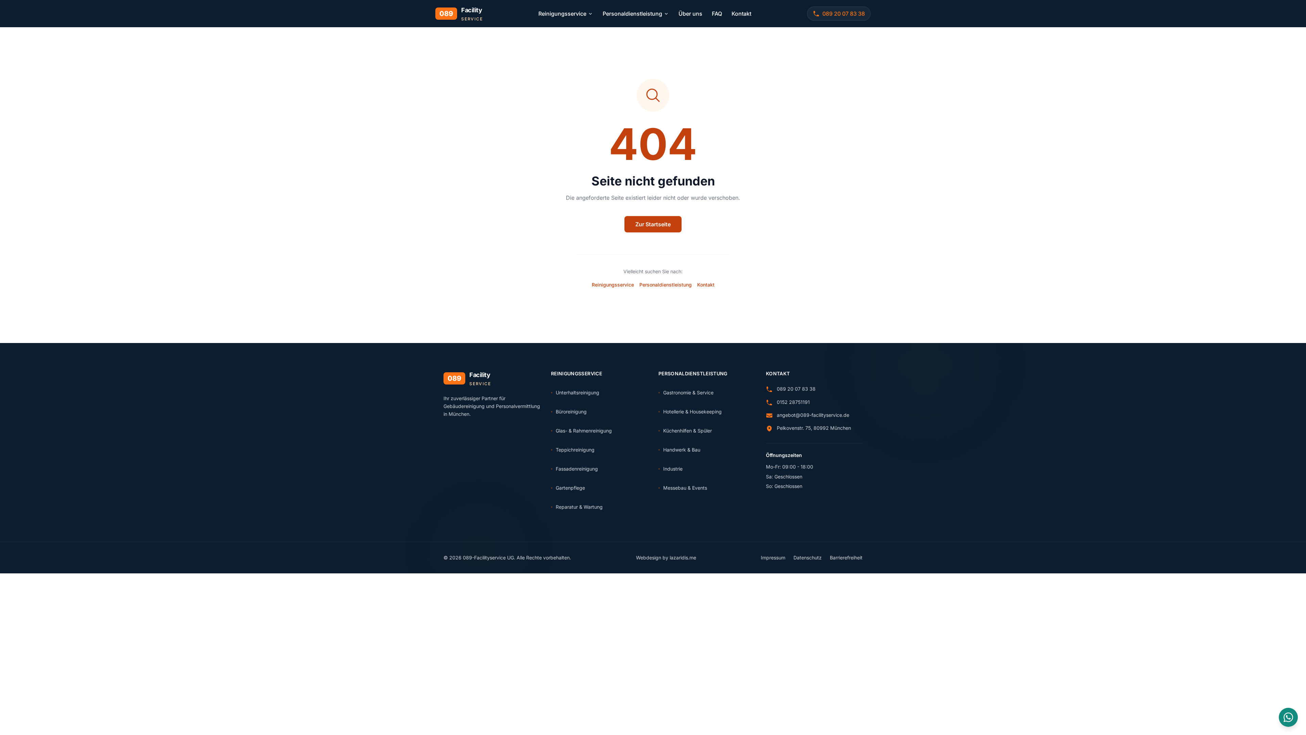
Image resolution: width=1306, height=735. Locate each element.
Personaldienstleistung (632, 13)
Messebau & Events (685, 488)
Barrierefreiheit (846, 557)
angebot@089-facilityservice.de (813, 415)
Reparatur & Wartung (579, 507)
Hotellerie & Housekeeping (692, 411)
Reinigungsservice (562, 13)
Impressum (773, 557)
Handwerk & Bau (681, 450)
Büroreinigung (571, 411)
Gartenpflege (570, 488)
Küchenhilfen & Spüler (687, 431)
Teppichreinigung (575, 450)
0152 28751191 (793, 402)
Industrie (673, 469)
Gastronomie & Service (688, 392)
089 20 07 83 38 (796, 389)
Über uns (690, 13)
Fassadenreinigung (577, 469)
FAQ (717, 13)
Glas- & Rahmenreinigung (584, 431)
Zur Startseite (653, 224)
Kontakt (741, 13)
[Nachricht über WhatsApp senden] (1288, 717)
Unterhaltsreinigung (577, 392)
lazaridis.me (683, 557)
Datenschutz (807, 557)
